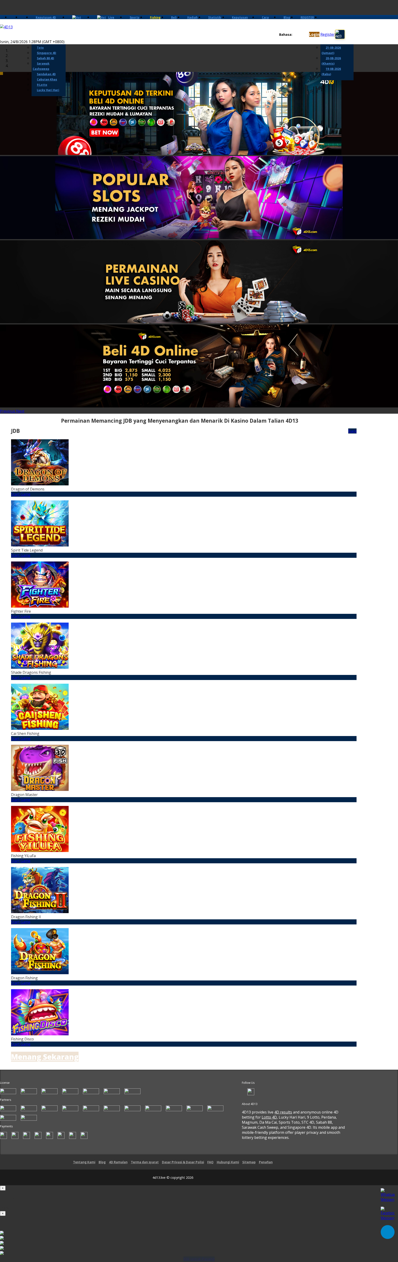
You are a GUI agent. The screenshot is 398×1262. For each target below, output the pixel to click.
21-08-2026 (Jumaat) (331, 50)
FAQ (210, 1162)
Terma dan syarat (145, 1162)
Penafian (266, 1162)
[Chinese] (299, 35)
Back (352, 431)
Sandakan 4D (46, 74)
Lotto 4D (269, 1117)
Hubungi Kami (228, 1162)
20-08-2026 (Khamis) (331, 60)
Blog (287, 17)
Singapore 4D (46, 53)
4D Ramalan (118, 1162)
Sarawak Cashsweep (41, 66)
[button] (8, 411)
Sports (134, 17)
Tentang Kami (84, 1162)
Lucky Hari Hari (48, 90)
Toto (40, 48)
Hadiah (192, 17)
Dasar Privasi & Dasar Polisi (183, 1162)
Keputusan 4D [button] (46, 17)
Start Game (20, 494)
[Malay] (303, 35)
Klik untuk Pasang (199, 1259)
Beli (174, 17)
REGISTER (307, 17)
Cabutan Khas (47, 79)
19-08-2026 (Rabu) (331, 71)
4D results (283, 1112)
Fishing (155, 17)
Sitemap (249, 1162)
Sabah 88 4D (45, 58)
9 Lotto (42, 85)
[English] (295, 35)
